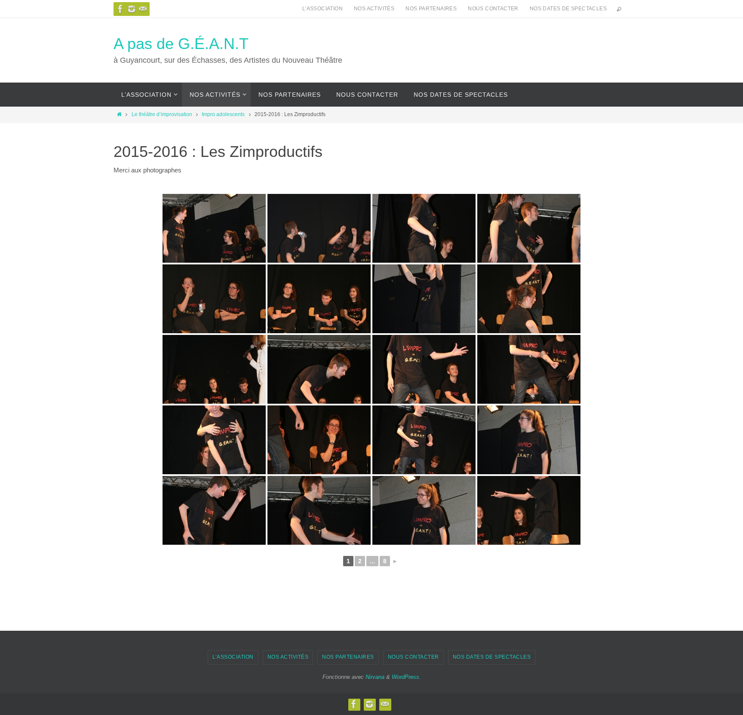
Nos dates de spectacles (568, 9)
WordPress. (406, 677)
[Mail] (143, 9)
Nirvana (374, 677)
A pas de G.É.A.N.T (181, 43)
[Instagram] (131, 9)
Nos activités (374, 9)
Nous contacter (493, 9)
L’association (322, 9)
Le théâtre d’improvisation (162, 114)
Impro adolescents (223, 114)
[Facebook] (120, 9)
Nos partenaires (431, 9)
